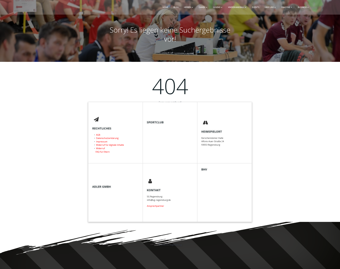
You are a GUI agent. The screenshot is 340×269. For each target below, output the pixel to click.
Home (165, 7)
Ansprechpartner (155, 206)
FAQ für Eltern (102, 151)
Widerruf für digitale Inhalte (110, 144)
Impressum (101, 141)
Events (255, 7)
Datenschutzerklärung (107, 138)
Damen (202, 7)
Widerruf (100, 148)
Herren (187, 7)
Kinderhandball (236, 7)
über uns (269, 7)
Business (302, 7)
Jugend (216, 7)
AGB (98, 134)
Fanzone (286, 7)
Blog (176, 7)
